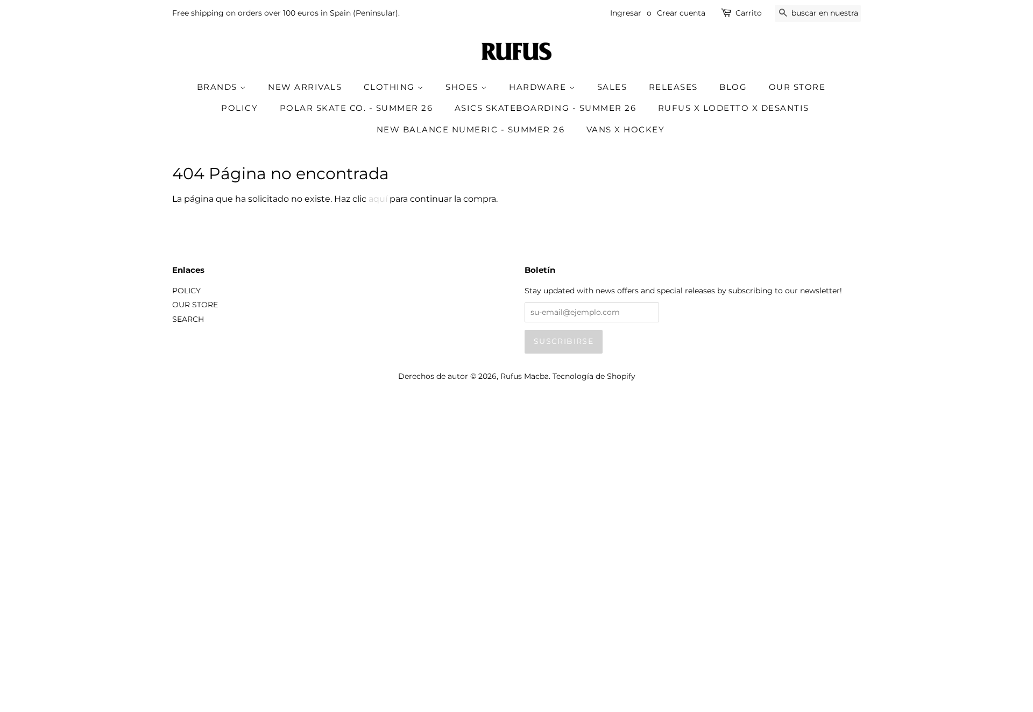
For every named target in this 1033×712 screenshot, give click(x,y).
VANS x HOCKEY (625, 129)
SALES (612, 87)
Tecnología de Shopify (594, 376)
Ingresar (625, 13)
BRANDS (218, 87)
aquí (378, 199)
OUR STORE (797, 87)
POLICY (239, 108)
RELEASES (673, 87)
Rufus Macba (524, 376)
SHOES (463, 87)
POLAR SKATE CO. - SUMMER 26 (356, 108)
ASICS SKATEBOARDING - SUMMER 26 (545, 108)
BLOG (733, 87)
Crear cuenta (681, 13)
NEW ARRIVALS (305, 87)
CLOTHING (391, 87)
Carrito (748, 13)
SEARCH (188, 319)
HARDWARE (539, 87)
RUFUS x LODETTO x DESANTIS (733, 108)
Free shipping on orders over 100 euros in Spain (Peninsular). (286, 13)
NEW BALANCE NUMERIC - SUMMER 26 (471, 129)
